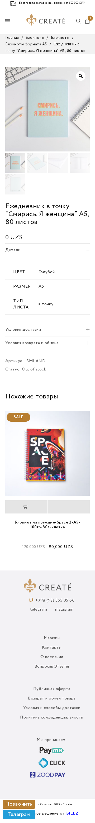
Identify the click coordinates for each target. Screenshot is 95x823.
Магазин (52, 638)
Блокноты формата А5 (26, 44)
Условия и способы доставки (51, 708)
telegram (38, 609)
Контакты (51, 647)
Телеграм (18, 814)
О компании (51, 657)
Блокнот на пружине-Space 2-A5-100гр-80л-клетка (47, 524)
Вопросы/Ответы (52, 666)
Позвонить (18, 804)
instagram (64, 609)
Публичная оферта (51, 689)
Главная (12, 38)
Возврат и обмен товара (51, 698)
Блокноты (35, 38)
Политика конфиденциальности (51, 717)
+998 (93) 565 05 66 (55, 600)
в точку (46, 304)
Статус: (13, 369)
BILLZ (72, 813)
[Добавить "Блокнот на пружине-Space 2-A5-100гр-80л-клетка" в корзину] (26, 506)
